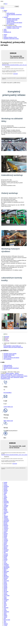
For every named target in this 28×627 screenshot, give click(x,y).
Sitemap (17, 373)
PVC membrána (10, 24)
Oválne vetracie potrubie (6, 374)
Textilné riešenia (10, 21)
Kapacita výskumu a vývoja (10, 37)
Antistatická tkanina (5, 378)
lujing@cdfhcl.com (18, 347)
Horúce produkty (10, 373)
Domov (5, 10)
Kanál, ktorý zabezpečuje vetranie (15, 377)
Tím (8, 15)
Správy (5, 30)
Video (5, 29)
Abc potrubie (4, 377)
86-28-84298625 (7, 345)
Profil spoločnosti (11, 13)
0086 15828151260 (8, 420)
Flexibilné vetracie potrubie (13, 18)
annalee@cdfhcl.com (9, 347)
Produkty (6, 17)
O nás (5, 36)
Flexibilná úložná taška (12, 19)
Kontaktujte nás (7, 32)
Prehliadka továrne (8, 366)
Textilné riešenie (7, 356)
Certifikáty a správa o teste (13, 28)
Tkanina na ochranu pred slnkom (14, 22)
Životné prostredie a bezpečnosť (14, 14)
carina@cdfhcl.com (16, 345)
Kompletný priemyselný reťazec (14, 26)
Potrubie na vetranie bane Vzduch (19, 376)
